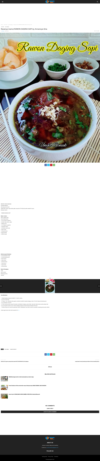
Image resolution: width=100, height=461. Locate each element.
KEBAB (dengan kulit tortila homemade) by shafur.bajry (21, 376)
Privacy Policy (50, 456)
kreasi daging (7, 349)
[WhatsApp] (54, 165)
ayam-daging (10, 24)
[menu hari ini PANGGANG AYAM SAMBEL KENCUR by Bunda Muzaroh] (4, 396)
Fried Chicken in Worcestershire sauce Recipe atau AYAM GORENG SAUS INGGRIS (27, 385)
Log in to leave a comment (50, 411)
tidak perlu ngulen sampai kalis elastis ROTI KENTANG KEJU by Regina (14, 361)
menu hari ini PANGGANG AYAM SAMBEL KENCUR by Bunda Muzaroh (24, 394)
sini (18, 310)
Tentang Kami (44, 456)
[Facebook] (46, 165)
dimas (3, 31)
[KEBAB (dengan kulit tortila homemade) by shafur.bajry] (4, 378)
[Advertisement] (50, 13)
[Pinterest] (51, 165)
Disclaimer (56, 456)
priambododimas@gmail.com (52, 447)
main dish (5, 24)
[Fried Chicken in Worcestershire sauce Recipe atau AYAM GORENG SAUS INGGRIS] (4, 387)
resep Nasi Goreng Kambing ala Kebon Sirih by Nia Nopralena (87, 361)
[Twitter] (48, 165)
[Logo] (50, 439)
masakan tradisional (13, 349)
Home (2, 24)
